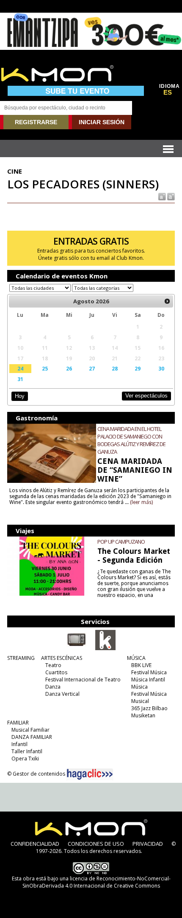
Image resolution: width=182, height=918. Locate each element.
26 (69, 368)
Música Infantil (148, 679)
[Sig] (167, 301)
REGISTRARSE (36, 122)
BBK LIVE (141, 665)
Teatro (53, 665)
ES (167, 92)
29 (138, 368)
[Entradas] (105, 648)
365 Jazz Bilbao (149, 708)
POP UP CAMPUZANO (121, 541)
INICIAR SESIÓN (101, 122)
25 (45, 368)
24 (20, 368)
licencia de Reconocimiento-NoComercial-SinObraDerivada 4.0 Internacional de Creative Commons (96, 882)
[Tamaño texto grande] (170, 196)
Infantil (19, 744)
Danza (53, 686)
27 (92, 368)
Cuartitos (56, 672)
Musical (140, 701)
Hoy (20, 396)
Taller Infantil (26, 751)
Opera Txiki (25, 758)
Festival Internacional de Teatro (83, 679)
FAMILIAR (18, 722)
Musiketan (143, 715)
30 (161, 368)
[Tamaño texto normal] (161, 196)
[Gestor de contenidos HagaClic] (89, 774)
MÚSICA (136, 658)
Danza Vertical (62, 693)
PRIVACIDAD (147, 843)
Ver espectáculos (146, 395)
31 (20, 379)
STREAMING (21, 658)
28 (115, 368)
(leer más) (141, 502)
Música (139, 686)
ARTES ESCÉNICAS (61, 658)
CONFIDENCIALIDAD (35, 843)
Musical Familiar (30, 729)
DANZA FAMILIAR (31, 737)
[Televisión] (76, 648)
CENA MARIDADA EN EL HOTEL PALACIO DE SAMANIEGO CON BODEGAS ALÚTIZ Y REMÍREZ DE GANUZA (131, 440)
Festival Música (149, 672)
